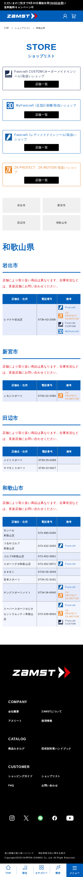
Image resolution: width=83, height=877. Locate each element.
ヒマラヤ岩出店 (13, 319)
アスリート (15, 720)
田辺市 (21, 222)
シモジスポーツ (13, 395)
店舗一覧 (41, 84)
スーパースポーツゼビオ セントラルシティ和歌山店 (20, 614)
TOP (6, 28)
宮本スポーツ (12, 579)
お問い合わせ (50, 785)
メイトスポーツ (13, 460)
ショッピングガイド (20, 776)
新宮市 (61, 205)
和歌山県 (40, 28)
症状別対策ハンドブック (56, 748)
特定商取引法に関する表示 (52, 853)
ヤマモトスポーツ (14, 468)
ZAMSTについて (52, 711)
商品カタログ (16, 748)
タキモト (9, 571)
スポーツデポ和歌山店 (17, 564)
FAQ (11, 785)
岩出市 (21, 205)
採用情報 (47, 720)
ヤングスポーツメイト (17, 592)
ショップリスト (22, 28)
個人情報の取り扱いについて (19, 853)
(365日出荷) (57, 3)
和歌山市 (61, 222)
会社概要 (13, 711)
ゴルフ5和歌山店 (14, 556)
